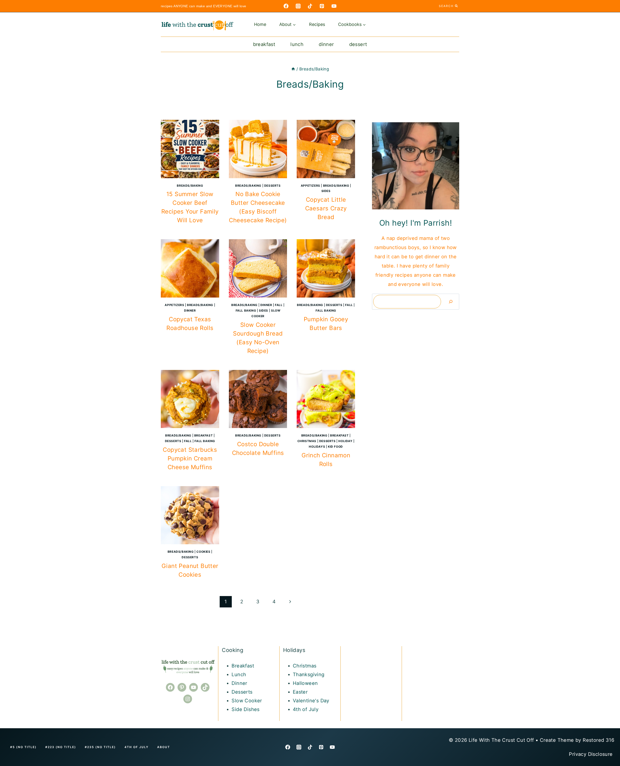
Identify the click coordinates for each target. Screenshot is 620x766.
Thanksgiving (309, 674)
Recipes (317, 24)
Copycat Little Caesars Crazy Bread (326, 208)
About (163, 747)
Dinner (326, 44)
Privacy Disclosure (591, 754)
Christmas (306, 441)
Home (260, 24)
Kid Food (335, 446)
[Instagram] (298, 6)
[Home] (293, 69)
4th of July (305, 709)
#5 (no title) (23, 747)
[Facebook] (286, 6)
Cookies (203, 551)
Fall (278, 305)
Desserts (272, 185)
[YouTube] (334, 6)
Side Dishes (245, 709)
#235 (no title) (100, 747)
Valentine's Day (311, 701)
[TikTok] (310, 6)
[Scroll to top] (608, 686)
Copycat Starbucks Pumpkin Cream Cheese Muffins (190, 458)
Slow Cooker (247, 701)
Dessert (358, 44)
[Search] (450, 301)
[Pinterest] (322, 6)
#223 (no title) (60, 747)
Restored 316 (598, 740)
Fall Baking (246, 310)
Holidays (317, 446)
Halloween (305, 683)
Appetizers (310, 185)
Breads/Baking (190, 185)
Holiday (345, 441)
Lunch (296, 44)
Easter (300, 692)
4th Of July (136, 747)
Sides (326, 191)
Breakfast (264, 44)
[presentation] (190, 149)
